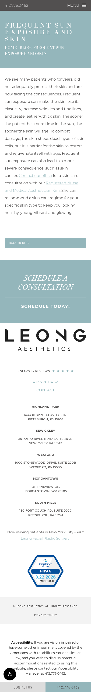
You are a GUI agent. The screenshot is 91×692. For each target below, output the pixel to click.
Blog (25, 48)
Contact (45, 390)
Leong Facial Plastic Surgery (45, 538)
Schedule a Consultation (45, 283)
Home (11, 48)
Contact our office (35, 175)
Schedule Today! (45, 306)
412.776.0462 (16, 5)
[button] (10, 674)
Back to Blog (19, 243)
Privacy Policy (45, 615)
